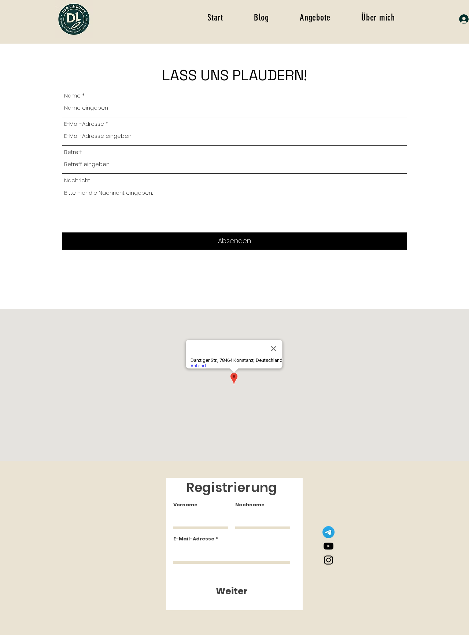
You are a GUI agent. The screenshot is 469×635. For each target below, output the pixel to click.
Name (72, 95)
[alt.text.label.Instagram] (328, 560)
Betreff (73, 152)
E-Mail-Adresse (84, 123)
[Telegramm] (328, 532)
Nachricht (77, 180)
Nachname (250, 504)
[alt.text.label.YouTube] (328, 546)
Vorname (185, 504)
